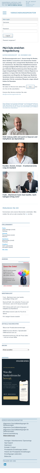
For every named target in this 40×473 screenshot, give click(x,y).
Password (6, 28)
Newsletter (30, 4)
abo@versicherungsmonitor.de (12, 94)
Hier (30, 86)
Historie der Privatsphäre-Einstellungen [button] (17, 452)
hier (26, 214)
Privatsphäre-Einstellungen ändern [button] (15, 449)
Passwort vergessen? (9, 40)
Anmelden (29, 5)
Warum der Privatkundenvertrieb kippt (14, 327)
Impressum (8, 445)
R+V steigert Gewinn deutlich (11, 316)
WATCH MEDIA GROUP (15, 5)
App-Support (8, 443)
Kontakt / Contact (10, 447)
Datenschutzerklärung (10, 433)
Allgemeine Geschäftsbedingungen (15, 427)
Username (6, 22)
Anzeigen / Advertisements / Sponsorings (17, 440)
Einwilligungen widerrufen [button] (13, 454)
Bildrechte (7, 456)
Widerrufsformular (9, 436)
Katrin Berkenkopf (10, 55)
